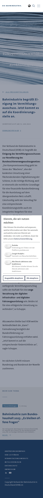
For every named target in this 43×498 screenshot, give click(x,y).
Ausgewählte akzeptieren (14, 278)
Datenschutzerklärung (23, 239)
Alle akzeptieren (32, 278)
